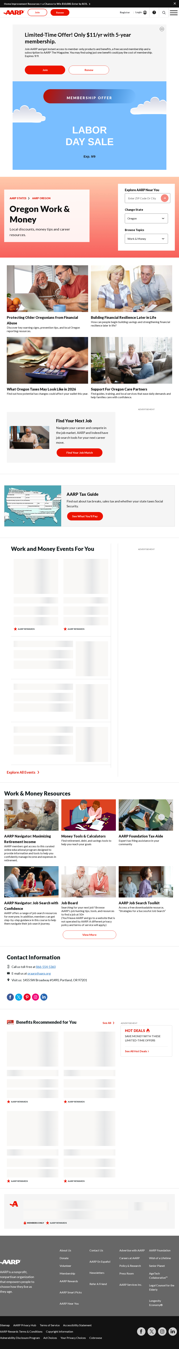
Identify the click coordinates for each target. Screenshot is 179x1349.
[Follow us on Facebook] (141, 1331)
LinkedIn (43, 997)
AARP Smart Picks (71, 1292)
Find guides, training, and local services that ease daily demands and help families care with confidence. (131, 395)
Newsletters (97, 1272)
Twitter (18, 997)
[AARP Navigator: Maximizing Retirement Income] (31, 815)
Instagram (35, 997)
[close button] (162, 29)
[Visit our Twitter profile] (152, 1331)
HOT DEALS (135, 1030)
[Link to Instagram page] (162, 1331)
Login (138, 12)
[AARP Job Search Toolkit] (146, 881)
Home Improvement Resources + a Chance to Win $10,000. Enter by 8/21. (46, 3)
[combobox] (147, 198)
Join (45, 70)
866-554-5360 (46, 967)
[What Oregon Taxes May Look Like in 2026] (47, 360)
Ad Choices (50, 1337)
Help (154, 12)
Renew (89, 70)
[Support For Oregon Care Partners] (131, 360)
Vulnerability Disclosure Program (20, 1337)
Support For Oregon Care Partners (119, 389)
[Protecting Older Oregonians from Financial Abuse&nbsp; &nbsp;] (47, 288)
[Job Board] (88, 881)
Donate (64, 1258)
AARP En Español (100, 1261)
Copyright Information (59, 1331)
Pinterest (27, 997)
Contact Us (96, 1250)
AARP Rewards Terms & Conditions (21, 1331)
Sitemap (5, 1325)
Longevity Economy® (156, 1303)
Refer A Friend (98, 1284)
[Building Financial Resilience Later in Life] (131, 288)
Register (125, 12)
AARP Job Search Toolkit (139, 903)
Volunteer (65, 1265)
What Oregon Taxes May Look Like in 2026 (41, 389)
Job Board (69, 903)
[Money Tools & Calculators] (88, 815)
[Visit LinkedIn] (173, 1331)
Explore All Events (21, 772)
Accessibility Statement (77, 1325)
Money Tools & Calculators (83, 836)
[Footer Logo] (19, 1262)
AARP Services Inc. (130, 1284)
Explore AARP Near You (142, 190)
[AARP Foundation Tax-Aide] (146, 815)
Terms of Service (50, 1325)
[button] (163, 12)
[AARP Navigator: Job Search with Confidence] (31, 881)
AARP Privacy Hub (24, 1325)
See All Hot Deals (136, 1051)
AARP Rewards (69, 1281)
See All (107, 1022)
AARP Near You (69, 1303)
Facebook (10, 997)
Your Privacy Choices (73, 1337)
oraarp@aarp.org (39, 973)
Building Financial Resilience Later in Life (123, 317)
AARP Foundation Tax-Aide (141, 836)
